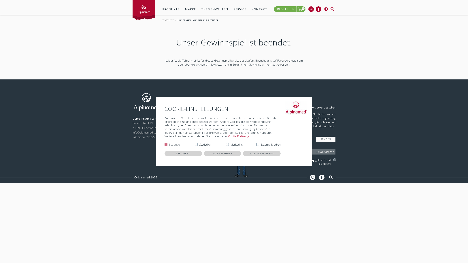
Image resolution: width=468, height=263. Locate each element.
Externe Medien (271, 144)
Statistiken (205, 144)
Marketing (237, 144)
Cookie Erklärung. (239, 136)
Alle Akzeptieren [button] (262, 153)
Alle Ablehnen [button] (223, 153)
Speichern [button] (183, 153)
